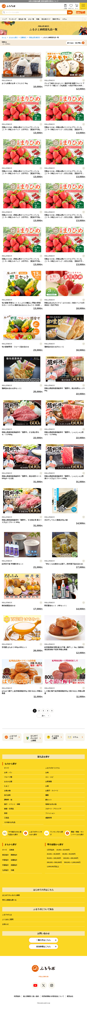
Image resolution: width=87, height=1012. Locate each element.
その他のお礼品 (9, 822)
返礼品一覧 (22, 19)
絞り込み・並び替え (74, 43)
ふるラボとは (7, 915)
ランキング (12, 19)
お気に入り (71, 8)
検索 (69, 12)
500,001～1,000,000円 (72, 862)
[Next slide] (85, 19)
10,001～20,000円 (63, 850)
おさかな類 (8, 781)
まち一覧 (31, 19)
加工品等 (7, 795)
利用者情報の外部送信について (53, 996)
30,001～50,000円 (68, 854)
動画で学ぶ (56, 19)
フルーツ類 (8, 777)
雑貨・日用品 (9, 809)
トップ (4, 19)
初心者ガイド (46, 19)
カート (76, 8)
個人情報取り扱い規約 (31, 996)
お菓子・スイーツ (51, 790)
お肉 (47, 772)
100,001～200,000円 (70, 858)
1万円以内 (50, 850)
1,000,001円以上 (53, 866)
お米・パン (8, 772)
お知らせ (5, 924)
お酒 (47, 786)
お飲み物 (7, 790)
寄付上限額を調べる (9, 900)
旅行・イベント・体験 (12, 804)
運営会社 (70, 996)
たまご (6, 786)
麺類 (47, 795)
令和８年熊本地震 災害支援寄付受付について (43, 1)
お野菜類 (48, 781)
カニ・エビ (49, 777)
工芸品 (6, 818)
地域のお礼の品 (51, 804)
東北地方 (5, 855)
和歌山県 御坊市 (34, 37)
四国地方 (14, 865)
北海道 (11, 850)
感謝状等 (48, 818)
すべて (6, 768)
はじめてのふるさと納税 (11, 895)
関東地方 (14, 855)
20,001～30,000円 (53, 854)
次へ (43, 716)
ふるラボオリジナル (52, 768)
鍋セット (48, 800)
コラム (64, 19)
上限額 (65, 8)
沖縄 (12, 870)
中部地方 (5, 860)
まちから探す (13, 37)
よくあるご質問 (7, 919)
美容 (5, 813)
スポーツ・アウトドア (53, 809)
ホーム (4, 37)
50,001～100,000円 (54, 858)
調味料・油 (8, 800)
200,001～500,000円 (54, 862)
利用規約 (17, 996)
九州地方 (5, 870)
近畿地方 (23, 37)
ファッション (50, 813)
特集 (37, 19)
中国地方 (5, 865)
